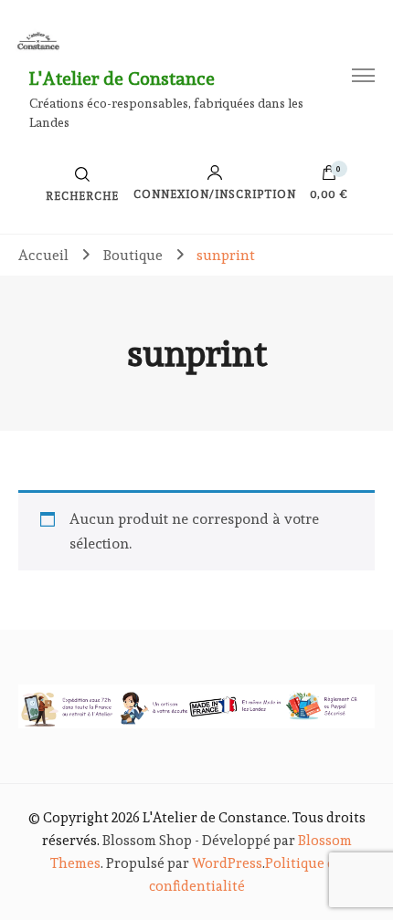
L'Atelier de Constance (122, 78)
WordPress (227, 863)
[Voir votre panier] (329, 177)
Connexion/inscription (214, 194)
